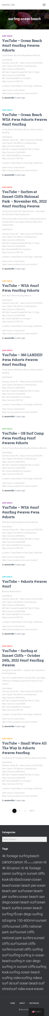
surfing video (11, 978)
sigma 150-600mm (21, 920)
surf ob (7, 983)
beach (34, 856)
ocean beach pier (24, 885)
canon (7, 862)
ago (20, 98)
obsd (18, 879)
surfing (14, 955)
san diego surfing (30, 914)
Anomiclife (25, 1010)
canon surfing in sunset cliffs (23, 873)
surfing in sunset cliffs (18, 967)
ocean (26, 879)
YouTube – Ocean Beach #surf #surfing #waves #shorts (22, 45)
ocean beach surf (23, 902)
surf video (18, 989)
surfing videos (31, 978)
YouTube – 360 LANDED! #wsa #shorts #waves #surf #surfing (22, 360)
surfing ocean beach (24, 972)
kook (5, 879)
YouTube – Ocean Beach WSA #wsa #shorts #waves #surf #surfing (24, 119)
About (22, 1003)
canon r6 (20, 862)
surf (5, 955)
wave (29, 989)
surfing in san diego (25, 961)
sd (4, 920)
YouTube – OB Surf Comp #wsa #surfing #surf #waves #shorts (23, 438)
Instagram (34, 1003)
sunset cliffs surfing (28, 949)
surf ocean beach (25, 983)
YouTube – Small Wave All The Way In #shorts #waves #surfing (24, 748)
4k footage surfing (16, 856)
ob (11, 879)
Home (12, 1003)
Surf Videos (7, 36)
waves (39, 989)
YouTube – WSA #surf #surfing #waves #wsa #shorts (20, 512)
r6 (15, 914)
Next (32, 811)
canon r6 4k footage (26, 868)
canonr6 (30, 863)
